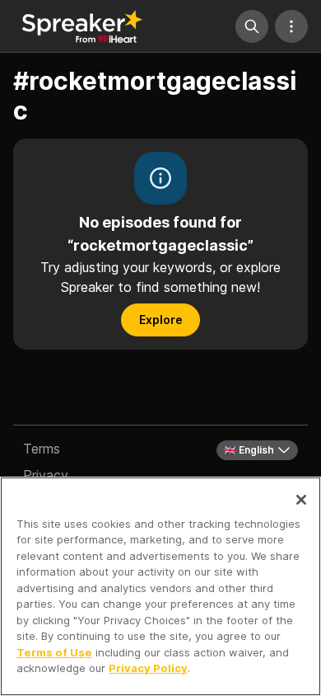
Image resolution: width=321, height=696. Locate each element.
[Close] (301, 500)
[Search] (251, 26)
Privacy (45, 475)
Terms (41, 448)
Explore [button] (161, 320)
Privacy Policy (148, 668)
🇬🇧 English (249, 450)
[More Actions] (291, 26)
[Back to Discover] (82, 26)
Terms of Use (54, 652)
